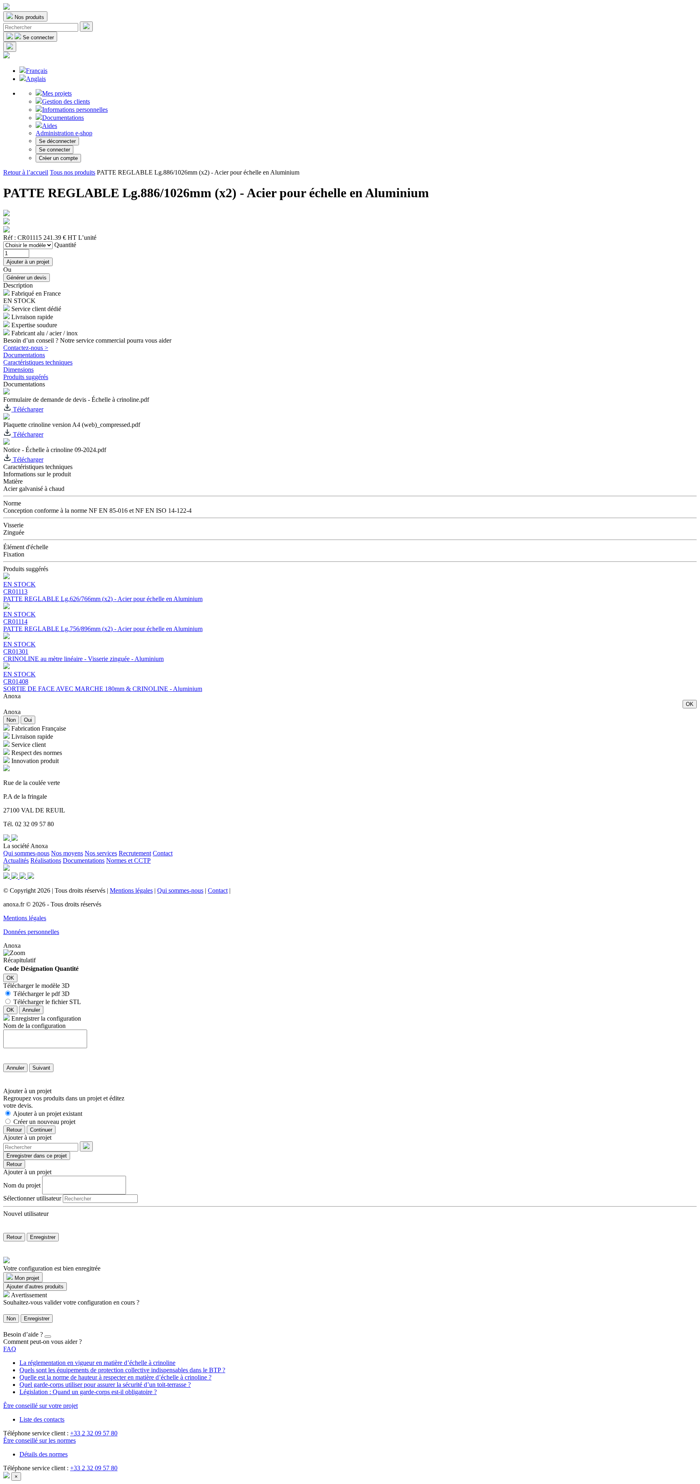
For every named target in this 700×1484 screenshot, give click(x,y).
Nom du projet (22, 1184)
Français (36, 70)
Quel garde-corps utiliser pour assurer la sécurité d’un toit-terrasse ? (105, 1384)
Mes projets (57, 93)
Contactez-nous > (25, 347)
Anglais (36, 78)
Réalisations (45, 860)
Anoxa (12, 696)
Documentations (63, 117)
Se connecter (54, 150)
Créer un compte (58, 158)
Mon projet (26, 1278)
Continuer (41, 1130)
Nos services (101, 853)
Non (11, 720)
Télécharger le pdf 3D (41, 993)
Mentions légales (131, 890)
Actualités (16, 860)
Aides (49, 125)
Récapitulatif (19, 960)
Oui (28, 720)
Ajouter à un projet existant (47, 1113)
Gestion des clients (66, 101)
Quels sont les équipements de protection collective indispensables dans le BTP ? (122, 1370)
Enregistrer (42, 1237)
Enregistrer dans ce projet (36, 1156)
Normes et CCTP (128, 860)
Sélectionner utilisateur (32, 1198)
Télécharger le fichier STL (47, 1001)
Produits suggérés (25, 376)
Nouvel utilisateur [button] (26, 1213)
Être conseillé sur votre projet (40, 1405)
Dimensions (18, 369)
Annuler (31, 1010)
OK (690, 704)
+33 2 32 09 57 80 (93, 1433)
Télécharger (27, 409)
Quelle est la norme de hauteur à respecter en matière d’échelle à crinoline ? (115, 1377)
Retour (14, 1130)
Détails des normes (43, 1454)
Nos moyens (67, 853)
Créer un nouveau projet (44, 1121)
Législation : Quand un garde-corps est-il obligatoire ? (88, 1391)
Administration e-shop (64, 133)
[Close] (48, 1336)
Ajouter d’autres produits (35, 1287)
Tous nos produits (72, 172)
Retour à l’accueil (25, 172)
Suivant (41, 1068)
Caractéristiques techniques (38, 362)
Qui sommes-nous (26, 853)
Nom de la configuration (34, 1025)
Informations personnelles (75, 109)
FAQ (9, 1348)
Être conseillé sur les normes (39, 1440)
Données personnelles (31, 931)
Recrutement (135, 853)
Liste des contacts (41, 1419)
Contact (163, 853)
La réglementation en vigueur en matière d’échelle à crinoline (97, 1362)
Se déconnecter (57, 141)
